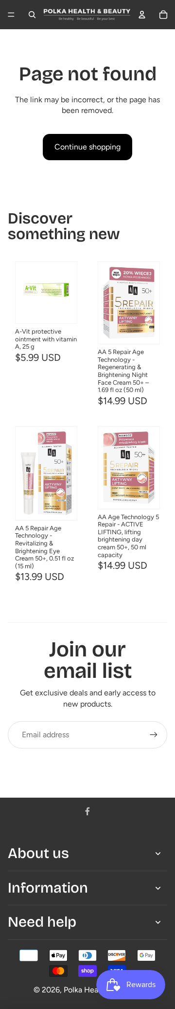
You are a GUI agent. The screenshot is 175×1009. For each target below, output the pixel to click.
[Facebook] (87, 811)
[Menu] (11, 14)
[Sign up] (153, 735)
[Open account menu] (142, 14)
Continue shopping (87, 146)
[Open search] (32, 14)
